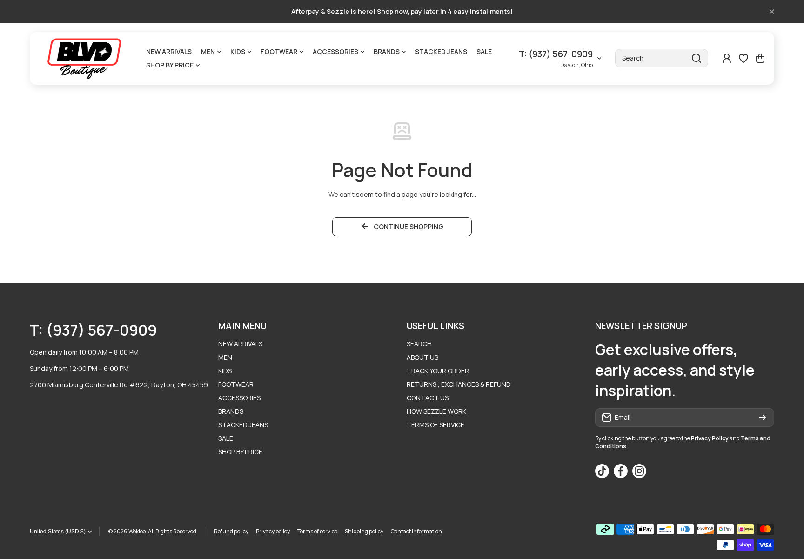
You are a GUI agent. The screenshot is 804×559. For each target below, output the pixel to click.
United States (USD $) (58, 531)
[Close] (772, 11)
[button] (760, 58)
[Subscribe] (762, 417)
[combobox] (661, 58)
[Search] (696, 58)
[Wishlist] (743, 58)
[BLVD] (85, 58)
